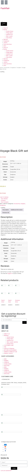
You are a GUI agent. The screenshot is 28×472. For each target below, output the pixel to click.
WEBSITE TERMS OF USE (10, 351)
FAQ (5, 347)
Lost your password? (6, 470)
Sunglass (19, 67)
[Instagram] (2, 2)
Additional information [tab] (17, 209)
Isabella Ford (9, 34)
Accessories (7, 67)
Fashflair (5, 8)
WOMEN (6, 360)
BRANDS (6, 335)
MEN (5, 359)
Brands (5, 29)
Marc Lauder (9, 36)
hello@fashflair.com (6, 381)
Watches (5, 39)
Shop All (5, 28)
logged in (9, 273)
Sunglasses (6, 41)
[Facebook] (6, 2)
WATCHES (6, 365)
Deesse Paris (10, 343)
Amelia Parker (9, 31)
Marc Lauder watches (12, 342)
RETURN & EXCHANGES (10, 350)
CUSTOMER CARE (8, 345)
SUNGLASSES (7, 364)
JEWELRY (6, 362)
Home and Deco (7, 44)
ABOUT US (7, 334)
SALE (4, 46)
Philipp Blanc (9, 33)
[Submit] (24, 322)
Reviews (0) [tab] (6, 212)
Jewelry (5, 42)
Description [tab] (6, 209)
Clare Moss (9, 37)
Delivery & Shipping (9, 348)
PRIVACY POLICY (8, 353)
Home (1, 67)
